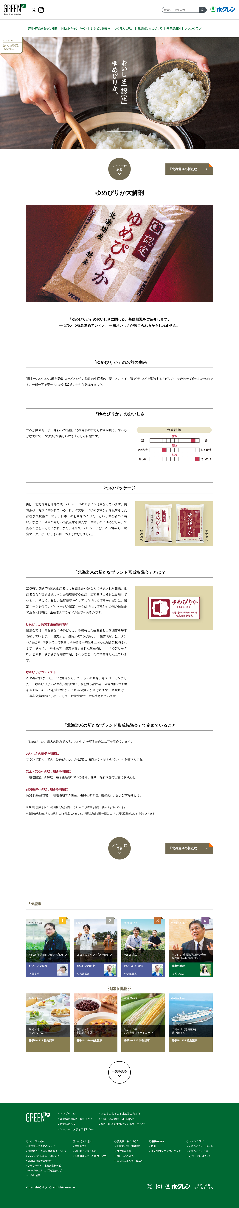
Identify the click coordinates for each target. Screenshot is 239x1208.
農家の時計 (81, 1146)
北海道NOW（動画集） (129, 1146)
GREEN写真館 (124, 1151)
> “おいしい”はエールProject (116, 1119)
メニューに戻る (119, 167)
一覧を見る (119, 1071)
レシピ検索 (34, 1175)
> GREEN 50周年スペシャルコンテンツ (122, 1124)
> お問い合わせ (67, 1124)
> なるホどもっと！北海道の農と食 (119, 1113)
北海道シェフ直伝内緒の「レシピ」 (47, 1151)
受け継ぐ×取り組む (86, 1151)
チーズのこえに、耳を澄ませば (45, 1170)
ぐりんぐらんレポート (201, 1146)
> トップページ (67, 1113)
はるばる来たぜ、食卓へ (130, 1160)
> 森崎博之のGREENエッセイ (75, 1119)
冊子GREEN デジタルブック (166, 1151)
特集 (153, 1146)
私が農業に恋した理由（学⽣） (92, 1156)
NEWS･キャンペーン (74, 28)
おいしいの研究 (125, 1156)
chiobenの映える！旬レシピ (43, 1156)
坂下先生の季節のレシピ (41, 1146)
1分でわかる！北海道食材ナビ (44, 1165)
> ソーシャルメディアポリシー (76, 1129)
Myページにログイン (200, 1156)
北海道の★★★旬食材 (40, 1160)
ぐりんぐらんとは (198, 1151)
